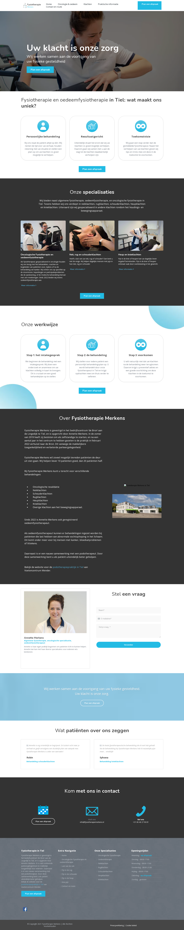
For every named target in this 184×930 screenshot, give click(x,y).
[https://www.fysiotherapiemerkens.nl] (32, 5)
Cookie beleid (131, 925)
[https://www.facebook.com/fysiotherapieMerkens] (92, 909)
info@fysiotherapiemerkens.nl (92, 822)
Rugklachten (103, 867)
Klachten (88, 4)
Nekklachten (103, 863)
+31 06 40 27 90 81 (141, 822)
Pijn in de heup (67, 878)
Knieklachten (103, 879)
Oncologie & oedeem (67, 4)
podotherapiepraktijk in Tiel (68, 567)
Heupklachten (103, 875)
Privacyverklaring (117, 925)
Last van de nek (68, 866)
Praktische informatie (108, 4)
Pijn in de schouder (69, 874)
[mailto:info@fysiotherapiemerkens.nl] (92, 811)
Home (49, 4)
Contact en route (54, 7)
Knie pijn (65, 882)
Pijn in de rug (67, 870)
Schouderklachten (105, 871)
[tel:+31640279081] (140, 811)
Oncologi (65, 859)
